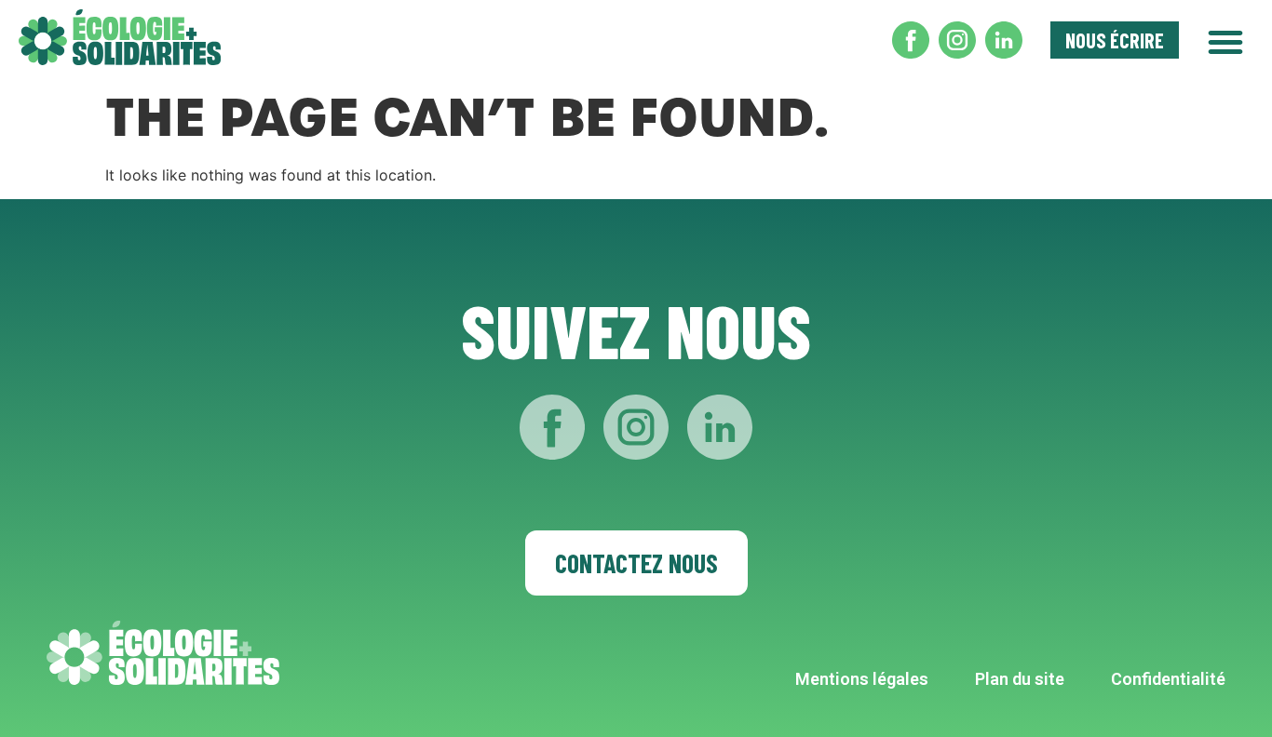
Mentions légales (861, 679)
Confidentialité (1168, 679)
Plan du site (1019, 679)
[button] (1225, 39)
